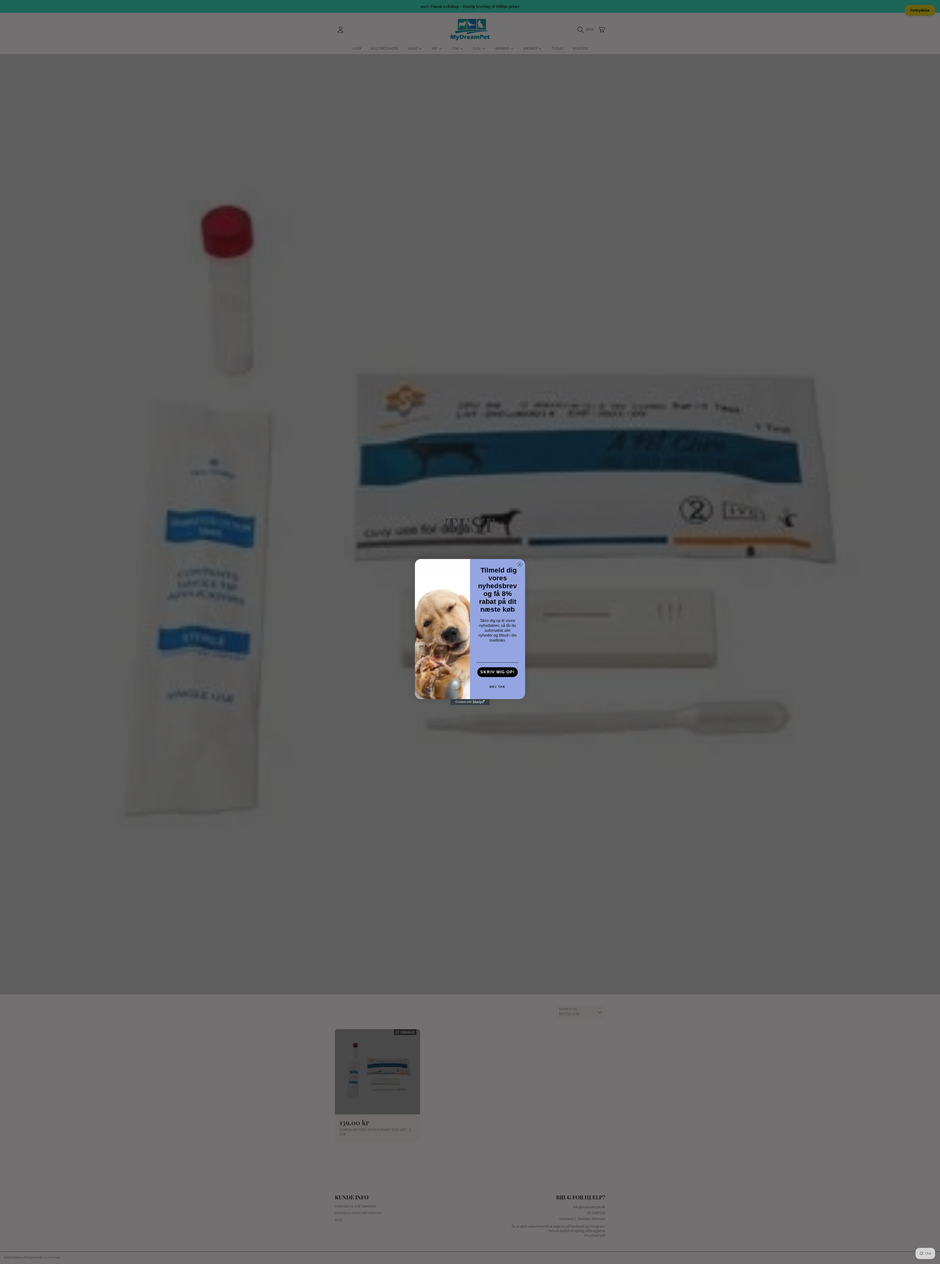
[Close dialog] (520, 564)
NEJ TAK (497, 687)
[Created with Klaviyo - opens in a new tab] (470, 702)
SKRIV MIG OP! (497, 672)
